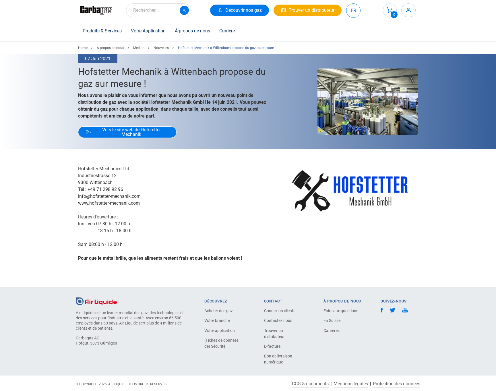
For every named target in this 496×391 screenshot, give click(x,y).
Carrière (227, 31)
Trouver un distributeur (274, 333)
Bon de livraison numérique (278, 359)
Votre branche (217, 320)
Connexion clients (279, 310)
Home (83, 48)
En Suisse (331, 320)
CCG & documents (310, 384)
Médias (138, 48)
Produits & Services (102, 31)
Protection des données (396, 384)
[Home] (96, 300)
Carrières (331, 330)
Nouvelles (161, 48)
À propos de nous (192, 31)
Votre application (219, 330)
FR (353, 10)
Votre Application (148, 31)
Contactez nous (278, 320)
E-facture (272, 346)
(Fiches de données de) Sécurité (221, 343)
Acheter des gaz (218, 310)
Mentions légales (351, 384)
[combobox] (158, 10)
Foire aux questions (340, 310)
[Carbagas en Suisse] (96, 10)
